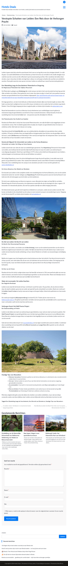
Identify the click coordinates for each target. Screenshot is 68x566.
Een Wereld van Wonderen (37, 401)
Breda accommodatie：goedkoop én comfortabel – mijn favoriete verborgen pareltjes (26, 557)
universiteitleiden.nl (8, 165)
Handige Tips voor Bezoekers (54, 401)
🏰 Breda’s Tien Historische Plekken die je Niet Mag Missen (18, 551)
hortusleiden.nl (36, 194)
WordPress (60, 563)
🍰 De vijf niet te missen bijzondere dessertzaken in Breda (18, 554)
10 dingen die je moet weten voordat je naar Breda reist (17, 545)
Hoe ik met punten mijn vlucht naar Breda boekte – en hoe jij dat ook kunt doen (24, 548)
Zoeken (4, 532)
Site (5, 504)
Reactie (7, 469)
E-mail (6, 497)
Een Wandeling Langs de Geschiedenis (17, 401)
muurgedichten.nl (28, 323)
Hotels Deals (9, 6)
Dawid (15, 25)
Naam (6, 490)
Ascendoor (47, 563)
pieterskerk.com (58, 106)
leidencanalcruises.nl (8, 300)
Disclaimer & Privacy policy (29, 563)
